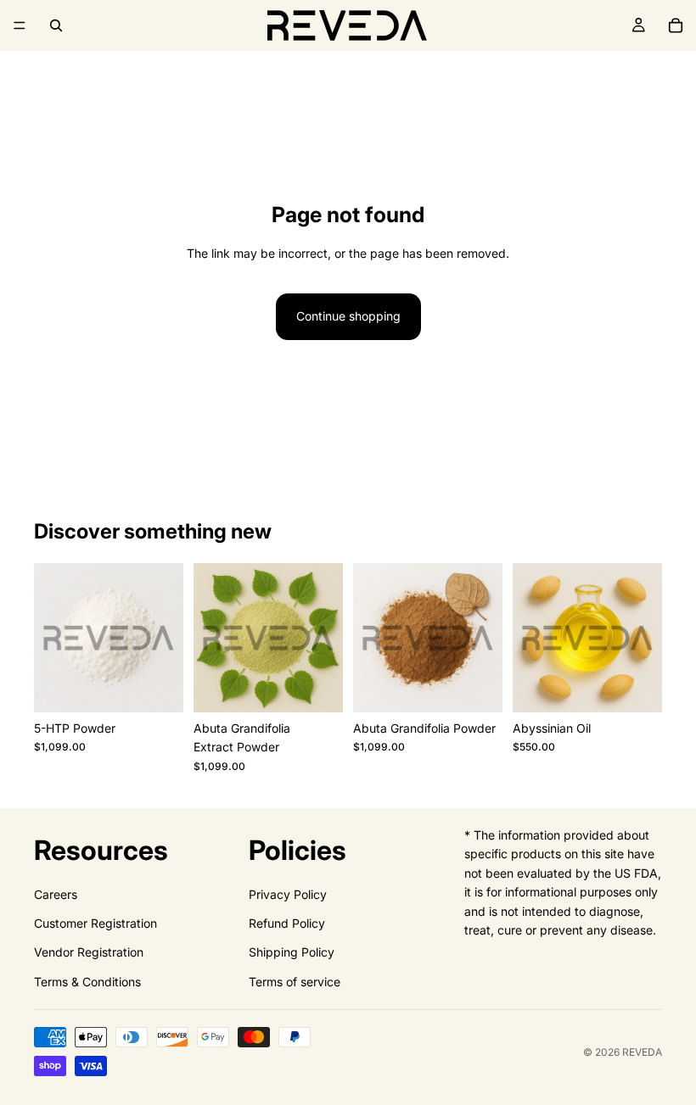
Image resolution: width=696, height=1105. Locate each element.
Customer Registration (95, 923)
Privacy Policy (288, 894)
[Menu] (19, 25)
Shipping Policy (291, 953)
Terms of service (294, 981)
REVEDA (642, 1052)
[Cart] (675, 25)
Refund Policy (287, 923)
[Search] (56, 25)
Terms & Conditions (87, 981)
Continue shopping (348, 316)
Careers (55, 894)
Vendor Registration (88, 953)
